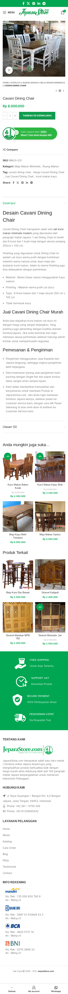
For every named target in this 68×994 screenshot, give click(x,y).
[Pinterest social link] (33, 3)
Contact (7, 872)
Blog (5, 854)
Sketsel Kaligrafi (50, 592)
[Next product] (63, 91)
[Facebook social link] (23, 3)
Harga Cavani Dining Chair (48, 172)
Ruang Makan (30, 82)
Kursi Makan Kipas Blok (50, 484)
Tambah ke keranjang (37, 115)
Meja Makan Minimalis (52, 82)
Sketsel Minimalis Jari (50, 635)
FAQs (6, 860)
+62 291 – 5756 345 (28, 806)
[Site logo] (34, 12)
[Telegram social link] (44, 3)
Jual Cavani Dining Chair (19, 176)
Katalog (15, 82)
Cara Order (9, 847)
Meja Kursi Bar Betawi (18, 592)
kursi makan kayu (46, 176)
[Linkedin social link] (38, 3)
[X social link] (28, 3)
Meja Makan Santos (50, 534)
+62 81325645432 (27, 811)
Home (6, 82)
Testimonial (9, 866)
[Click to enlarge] (9, 70)
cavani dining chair (20, 172)
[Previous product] (56, 91)
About (6, 835)
